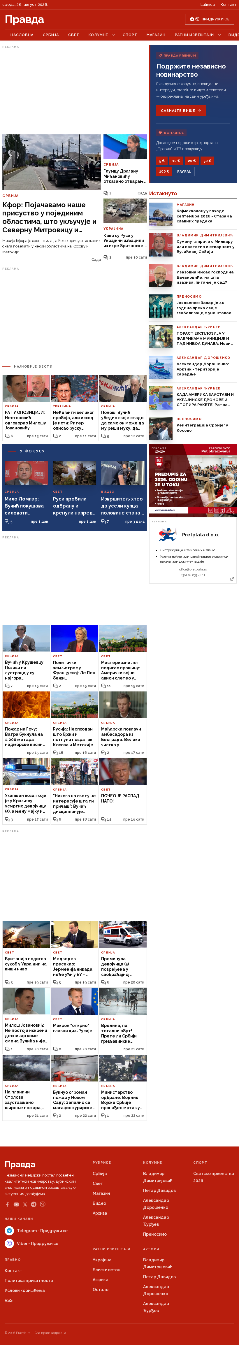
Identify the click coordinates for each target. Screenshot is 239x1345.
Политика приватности (29, 1280)
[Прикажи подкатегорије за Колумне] (113, 35)
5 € (162, 161)
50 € (207, 161)
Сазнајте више (178, 111)
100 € (164, 171)
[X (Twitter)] (25, 1204)
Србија (51, 35)
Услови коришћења (25, 1290)
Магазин (156, 35)
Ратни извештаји (194, 35)
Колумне (98, 35)
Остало (100, 1289)
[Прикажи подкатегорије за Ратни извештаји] (219, 35)
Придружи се (215, 19)
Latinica (208, 4)
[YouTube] (16, 1204)
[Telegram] (33, 1204)
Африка (100, 1279)
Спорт (130, 35)
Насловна (22, 35)
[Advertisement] (74, 91)
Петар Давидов (159, 1190)
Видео (99, 1203)
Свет (73, 35)
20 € (192, 161)
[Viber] (42, 1204)
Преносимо (155, 1234)
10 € (176, 161)
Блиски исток (106, 1269)
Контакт (229, 4)
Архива (100, 1213)
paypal (184, 172)
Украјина (102, 1260)
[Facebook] (7, 1204)
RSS (9, 1300)
